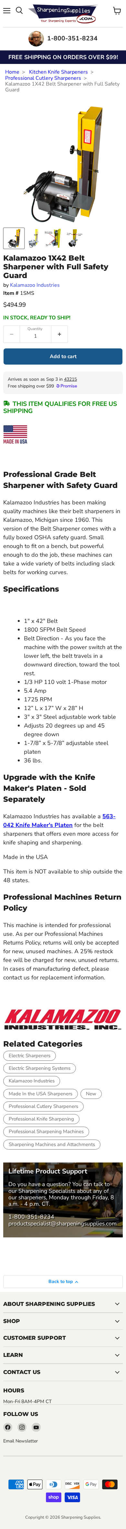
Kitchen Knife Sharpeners (58, 72)
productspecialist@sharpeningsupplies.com (62, 1223)
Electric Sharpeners (29, 1055)
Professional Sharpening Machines (46, 1131)
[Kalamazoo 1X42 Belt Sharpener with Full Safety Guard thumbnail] (14, 238)
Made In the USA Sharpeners (40, 1093)
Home (12, 72)
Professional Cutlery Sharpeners (43, 78)
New (91, 1093)
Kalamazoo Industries (35, 285)
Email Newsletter (20, 1441)
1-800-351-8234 (31, 1217)
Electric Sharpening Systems (39, 1068)
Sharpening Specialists (46, 1191)
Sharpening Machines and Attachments (52, 1144)
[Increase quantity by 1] (59, 334)
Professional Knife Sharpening (41, 1119)
